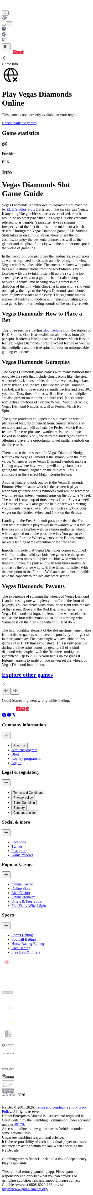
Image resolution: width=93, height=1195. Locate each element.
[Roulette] (46, 35)
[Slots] (46, 29)
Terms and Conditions (28, 792)
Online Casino (22, 884)
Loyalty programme (26, 758)
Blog (15, 754)
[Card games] (46, 40)
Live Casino (20, 893)
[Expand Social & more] (6, 832)
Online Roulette (23, 897)
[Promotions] (5, 13)
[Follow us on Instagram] (4, 716)
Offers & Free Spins (26, 901)
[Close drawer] (6, 46)
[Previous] (6, 691)
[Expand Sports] (6, 925)
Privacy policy (23, 797)
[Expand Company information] (6, 735)
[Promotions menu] (5, 13)
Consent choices (24, 813)
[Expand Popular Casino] (6, 874)
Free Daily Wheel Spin (28, 906)
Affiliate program (24, 750)
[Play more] (9, 23)
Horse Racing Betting (27, 944)
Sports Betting (22, 935)
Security (19, 807)
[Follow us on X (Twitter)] (13, 716)
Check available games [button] (19, 123)
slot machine (52, 330)
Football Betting (23, 939)
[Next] (14, 691)
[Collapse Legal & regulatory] (6, 782)
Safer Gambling (24, 802)
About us (19, 745)
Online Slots (20, 888)
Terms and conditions (52, 1107)
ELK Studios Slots (21, 209)
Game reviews (22, 855)
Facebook (18, 842)
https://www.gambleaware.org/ (25, 1189)
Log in (16, 763)
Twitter (16, 846)
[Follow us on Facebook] (9, 716)
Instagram (18, 851)
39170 (19, 1124)
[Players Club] (46, 18)
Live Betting (20, 948)
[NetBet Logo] (13, 53)
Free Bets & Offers (25, 952)
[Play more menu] (4, 25)
